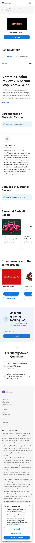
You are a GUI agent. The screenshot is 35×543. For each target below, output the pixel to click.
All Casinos (5, 399)
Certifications (6, 415)
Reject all (17, 529)
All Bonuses (5, 402)
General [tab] (9, 56)
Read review (11, 298)
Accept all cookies (17, 538)
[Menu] (30, 3)
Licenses (4, 412)
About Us (4, 420)
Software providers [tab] (22, 56)
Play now (17, 37)
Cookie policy (17, 524)
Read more (5, 102)
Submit (16, 336)
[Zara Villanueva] (7, 139)
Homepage (5, 9)
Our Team (5, 422)
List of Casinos (14, 9)
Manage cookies (16, 533)
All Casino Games (7, 404)
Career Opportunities (8, 425)
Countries (4, 409)
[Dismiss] (29, 505)
